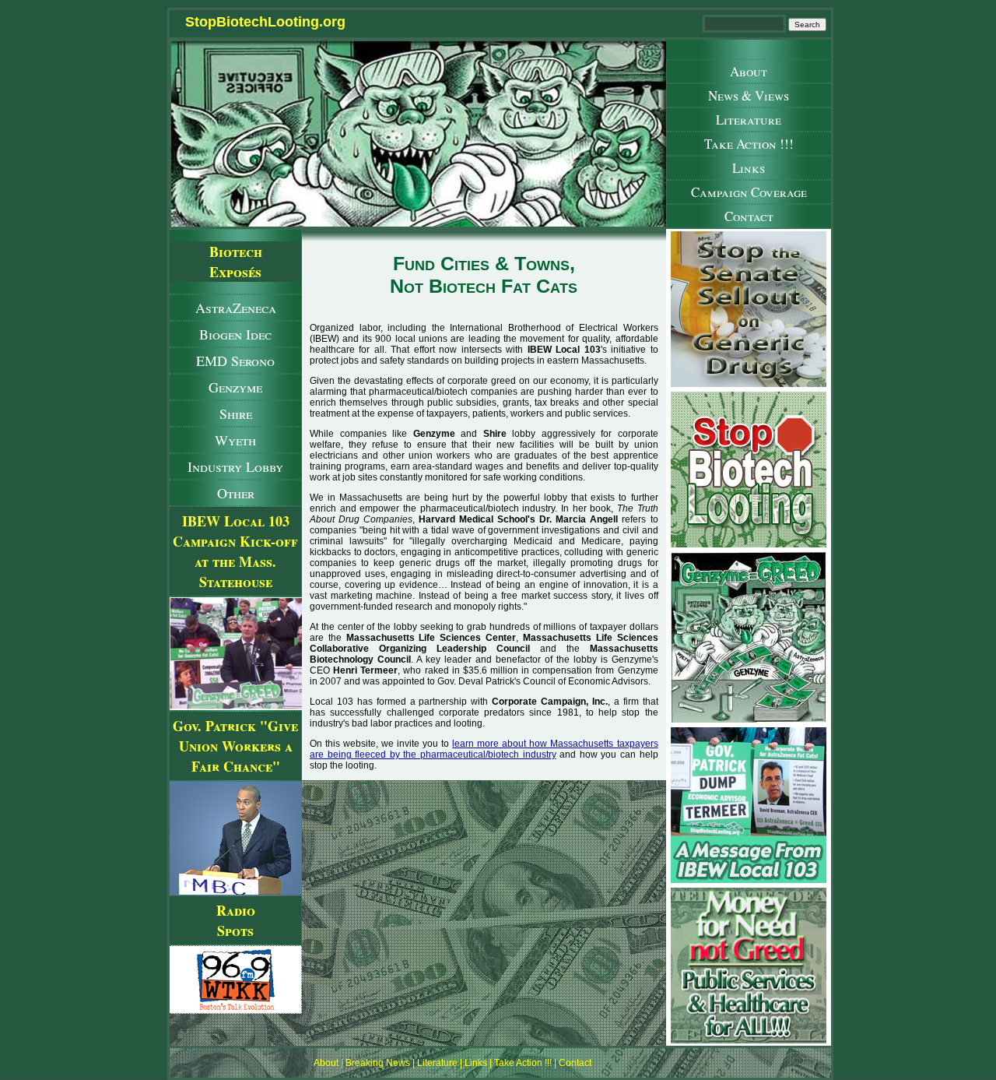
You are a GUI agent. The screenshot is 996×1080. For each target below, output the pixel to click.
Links (748, 168)
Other (235, 493)
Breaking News (377, 1062)
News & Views (748, 95)
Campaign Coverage (749, 192)
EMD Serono (235, 360)
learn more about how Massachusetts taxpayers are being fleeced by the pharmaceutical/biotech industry (484, 749)
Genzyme (235, 387)
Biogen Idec (235, 334)
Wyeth (235, 440)
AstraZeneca (235, 307)
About (748, 71)
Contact (748, 216)
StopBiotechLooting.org (265, 22)
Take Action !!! (749, 144)
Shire (235, 413)
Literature (748, 119)
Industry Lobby (235, 466)
